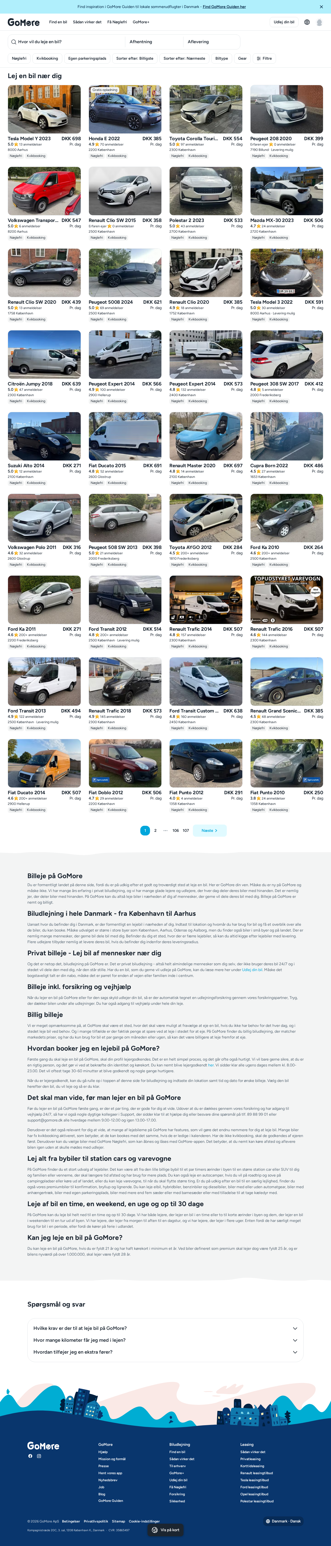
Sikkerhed (177, 1501)
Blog (101, 1494)
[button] (323, 7)
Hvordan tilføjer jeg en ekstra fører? (72, 1352)
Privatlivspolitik (96, 1521)
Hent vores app (110, 1473)
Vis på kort (170, 1530)
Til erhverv (177, 1466)
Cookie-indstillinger (144, 1521)
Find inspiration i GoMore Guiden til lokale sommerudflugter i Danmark (162, 6)
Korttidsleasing (252, 1466)
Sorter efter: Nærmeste (184, 58)
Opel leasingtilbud (254, 1494)
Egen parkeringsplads (87, 58)
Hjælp (103, 1452)
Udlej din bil (284, 22)
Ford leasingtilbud (254, 1487)
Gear (242, 58)
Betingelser (71, 1521)
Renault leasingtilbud (256, 1473)
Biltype (221, 58)
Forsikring (177, 1494)
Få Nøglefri (117, 22)
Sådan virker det (87, 22)
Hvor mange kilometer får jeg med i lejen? (79, 1340)
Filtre (267, 58)
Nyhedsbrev (108, 1480)
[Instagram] (39, 1456)
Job (101, 1487)
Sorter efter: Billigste (134, 58)
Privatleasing (250, 1459)
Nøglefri (19, 58)
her (211, 1065)
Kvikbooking (47, 58)
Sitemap (118, 1521)
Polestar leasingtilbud (257, 1501)
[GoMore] (23, 22)
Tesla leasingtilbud (254, 1480)
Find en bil (58, 22)
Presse (103, 1466)
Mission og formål (112, 1459)
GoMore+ (141, 22)
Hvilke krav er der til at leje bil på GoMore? (80, 1328)
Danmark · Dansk (286, 1521)
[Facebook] (30, 1456)
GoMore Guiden (110, 1501)
